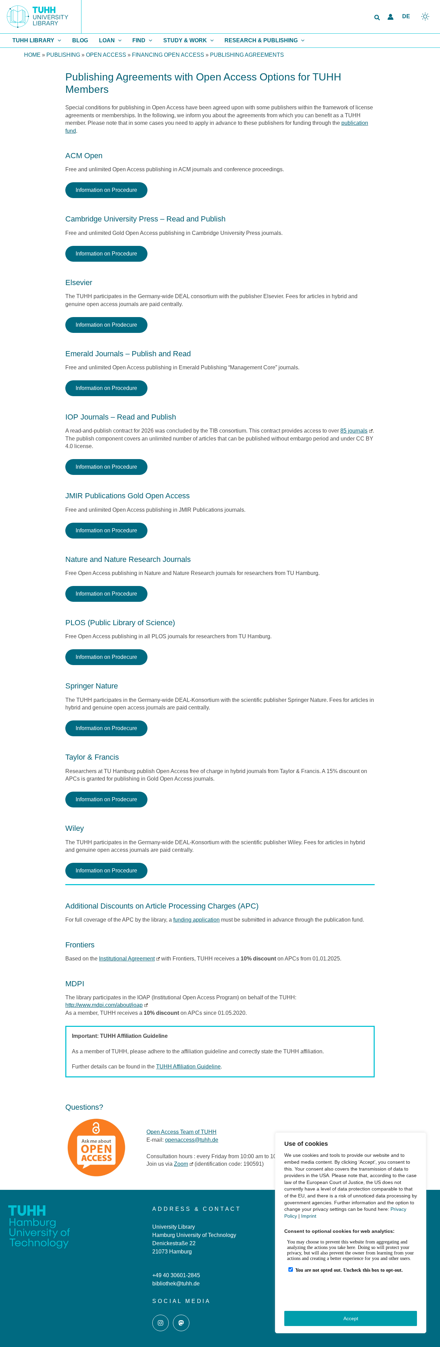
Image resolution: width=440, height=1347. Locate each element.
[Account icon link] (390, 17)
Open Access (106, 55)
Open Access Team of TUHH (181, 1132)
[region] (350, 1232)
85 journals (353, 431)
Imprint (308, 1216)
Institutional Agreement (127, 959)
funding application (196, 920)
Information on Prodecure (106, 325)
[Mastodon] (181, 1323)
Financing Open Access (168, 55)
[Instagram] (160, 1323)
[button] (377, 17)
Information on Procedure (106, 190)
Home (32, 55)
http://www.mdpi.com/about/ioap (104, 1005)
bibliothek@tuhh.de (176, 1283)
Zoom (181, 1164)
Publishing (63, 55)
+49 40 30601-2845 (176, 1275)
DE (406, 16)
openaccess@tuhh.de (191, 1140)
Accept (350, 1318)
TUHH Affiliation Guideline (188, 1066)
